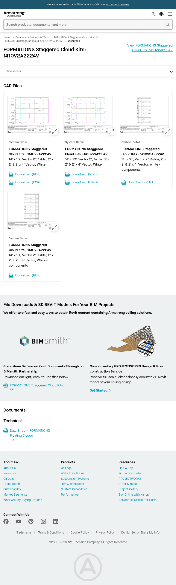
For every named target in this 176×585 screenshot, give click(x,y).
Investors (9, 473)
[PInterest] (31, 521)
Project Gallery (128, 489)
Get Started (99, 390)
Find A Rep (125, 468)
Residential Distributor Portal (137, 500)
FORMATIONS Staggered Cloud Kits (36, 385)
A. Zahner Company (117, 4)
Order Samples (128, 484)
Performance (70, 495)
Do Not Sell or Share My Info (140, 533)
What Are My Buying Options (22, 500)
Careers (8, 479)
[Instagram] (43, 521)
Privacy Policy (105, 533)
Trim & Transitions (72, 484)
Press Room (11, 484)
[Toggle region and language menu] (161, 14)
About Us (9, 468)
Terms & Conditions (51, 533)
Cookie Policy (80, 533)
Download (28, 174)
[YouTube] (18, 521)
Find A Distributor (130, 473)
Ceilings (66, 468)
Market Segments (15, 495)
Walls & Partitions (72, 473)
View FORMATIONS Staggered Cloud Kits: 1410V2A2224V (150, 47)
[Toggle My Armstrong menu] (152, 14)
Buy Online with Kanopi (134, 495)
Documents (14, 71)
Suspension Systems (75, 479)
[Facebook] (6, 521)
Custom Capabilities (74, 489)
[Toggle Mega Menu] (170, 14)
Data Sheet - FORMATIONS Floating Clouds (30, 432)
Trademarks (24, 533)
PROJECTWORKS (129, 479)
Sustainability (12, 489)
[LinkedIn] (55, 521)
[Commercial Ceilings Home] (14, 14)
